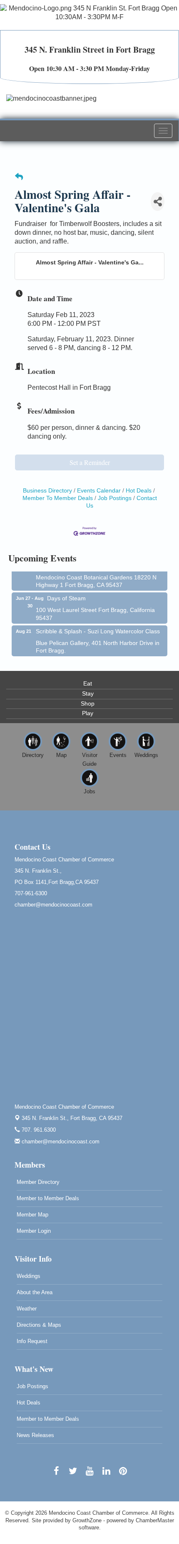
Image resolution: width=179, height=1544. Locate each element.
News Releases (35, 1435)
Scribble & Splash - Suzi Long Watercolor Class (98, 628)
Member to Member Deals (48, 1198)
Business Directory (47, 491)
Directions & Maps (39, 1325)
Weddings (28, 1276)
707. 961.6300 (38, 1130)
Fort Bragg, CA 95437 (72, 1118)
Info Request (32, 1341)
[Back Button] (19, 177)
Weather (27, 1308)
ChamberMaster (155, 1520)
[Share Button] (157, 201)
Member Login (34, 1231)
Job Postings (115, 498)
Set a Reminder (90, 462)
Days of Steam (66, 595)
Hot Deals (139, 491)
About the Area (34, 1292)
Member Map (32, 1214)
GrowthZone (87, 1520)
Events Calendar (99, 491)
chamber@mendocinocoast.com (59, 1141)
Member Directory (38, 1182)
